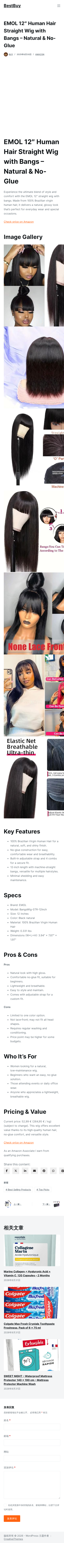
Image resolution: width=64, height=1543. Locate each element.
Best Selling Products (18, 1189)
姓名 (7, 1420)
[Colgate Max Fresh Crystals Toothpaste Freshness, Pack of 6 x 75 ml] (32, 1303)
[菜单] (58, 5)
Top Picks (43, 1189)
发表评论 (12, 1518)
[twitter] (15, 1170)
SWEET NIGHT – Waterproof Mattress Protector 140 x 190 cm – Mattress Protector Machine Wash (28, 1380)
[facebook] (7, 1170)
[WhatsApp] (53, 1170)
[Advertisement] (32, 95)
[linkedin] (25, 1170)
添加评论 (9, 1467)
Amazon (39, 54)
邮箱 (7, 1436)
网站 (6, 1451)
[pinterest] (44, 1170)
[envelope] (34, 1170)
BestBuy (12, 5)
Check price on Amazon (19, 221)
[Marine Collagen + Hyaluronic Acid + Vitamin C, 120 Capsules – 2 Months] (32, 1250)
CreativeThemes (13, 1539)
